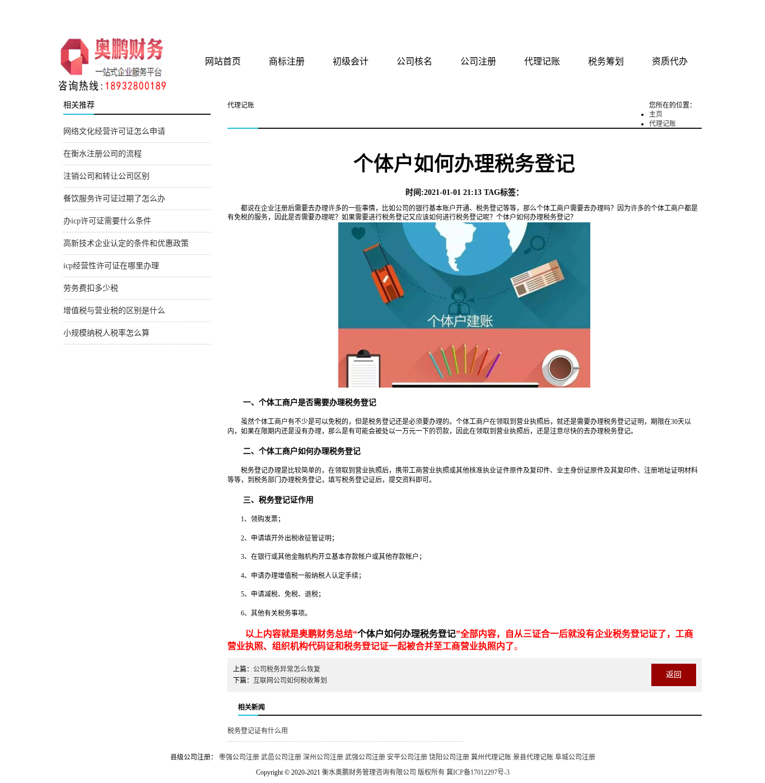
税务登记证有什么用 (257, 731)
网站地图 (686, 12)
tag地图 (662, 12)
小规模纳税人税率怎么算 (106, 333)
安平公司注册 (407, 757)
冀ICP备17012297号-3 (478, 772)
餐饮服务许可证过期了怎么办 (114, 198)
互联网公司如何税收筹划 (290, 680)
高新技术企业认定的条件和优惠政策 (126, 243)
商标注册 (287, 61)
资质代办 (670, 61)
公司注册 (478, 61)
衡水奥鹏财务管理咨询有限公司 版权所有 (383, 772)
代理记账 (542, 61)
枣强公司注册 (239, 757)
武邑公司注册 (281, 757)
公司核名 (414, 61)
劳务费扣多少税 (90, 288)
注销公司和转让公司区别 (106, 176)
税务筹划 (606, 61)
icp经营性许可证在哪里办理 (111, 266)
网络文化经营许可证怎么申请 (114, 131)
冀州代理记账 (491, 757)
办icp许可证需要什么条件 (107, 221)
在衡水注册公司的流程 (102, 154)
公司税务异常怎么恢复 (286, 669)
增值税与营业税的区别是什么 (114, 310)
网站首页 (223, 61)
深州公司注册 (323, 757)
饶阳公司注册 (449, 757)
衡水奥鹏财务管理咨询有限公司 (196, 16)
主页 (656, 114)
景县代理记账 (533, 757)
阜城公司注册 (575, 757)
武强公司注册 (365, 757)
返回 (674, 674)
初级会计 (350, 61)
